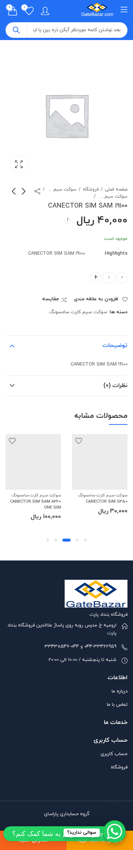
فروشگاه (91, 189)
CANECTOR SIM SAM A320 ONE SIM (35, 504)
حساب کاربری (113, 754)
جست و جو (16, 30)
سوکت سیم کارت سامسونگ (112, 196)
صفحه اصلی (116, 189)
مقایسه (50, 299)
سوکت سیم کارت (61, 189)
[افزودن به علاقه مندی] (78, 440)
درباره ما (119, 691)
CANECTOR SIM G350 (106, 502)
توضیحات (114, 345)
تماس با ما (117, 704)
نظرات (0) (115, 385)
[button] (85, 540)
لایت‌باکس (18, 164)
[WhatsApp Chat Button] (114, 831)
